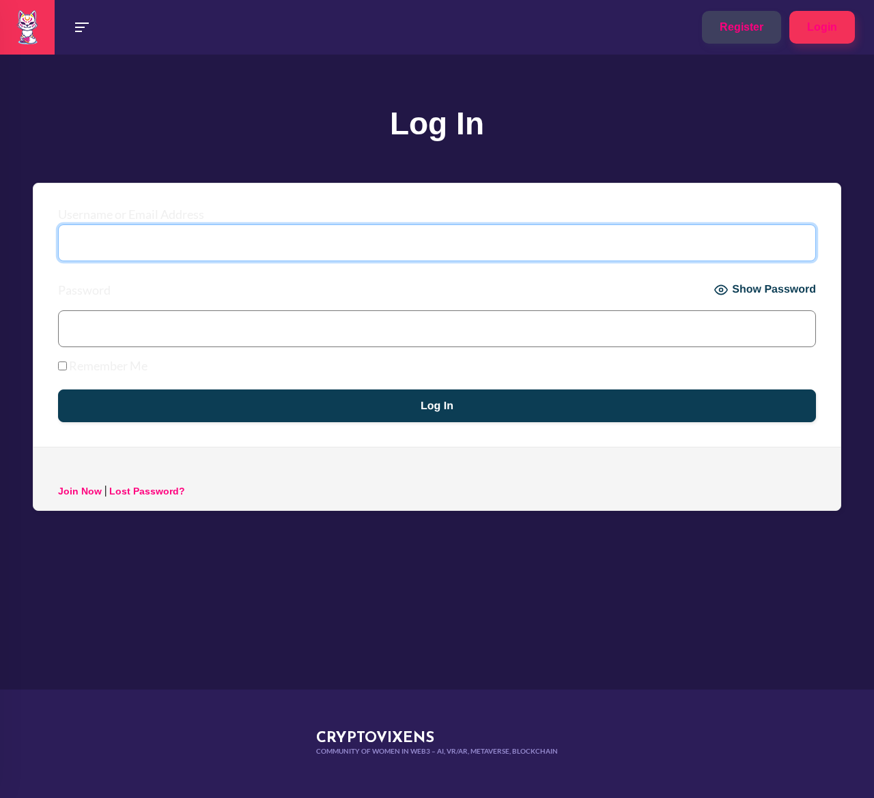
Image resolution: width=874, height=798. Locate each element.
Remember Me (107, 365)
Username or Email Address (131, 214)
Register (741, 27)
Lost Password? (147, 491)
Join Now (80, 491)
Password (84, 290)
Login (822, 27)
